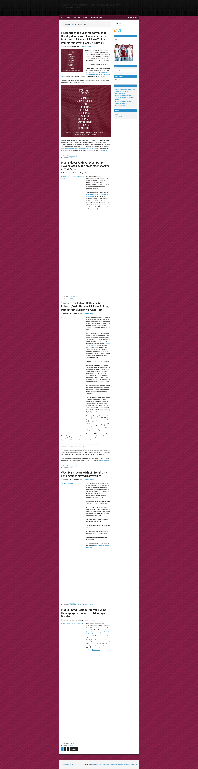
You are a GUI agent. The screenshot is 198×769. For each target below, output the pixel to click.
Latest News (72, 156)
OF (76, 156)
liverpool (91, 604)
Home (62, 17)
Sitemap (120, 764)
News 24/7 (120, 25)
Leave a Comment (86, 46)
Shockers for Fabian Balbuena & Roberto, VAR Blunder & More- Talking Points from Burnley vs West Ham (85, 306)
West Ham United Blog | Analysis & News (91, 5)
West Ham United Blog (99, 764)
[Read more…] (103, 150)
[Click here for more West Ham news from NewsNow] (118, 23)
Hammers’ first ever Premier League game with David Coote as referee (98, 632)
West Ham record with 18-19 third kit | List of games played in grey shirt (85, 474)
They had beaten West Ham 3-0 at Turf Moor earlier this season (85, 74)
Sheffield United (95, 345)
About (69, 17)
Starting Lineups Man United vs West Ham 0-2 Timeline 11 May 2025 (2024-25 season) (125, 91)
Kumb (116, 114)
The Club (76, 17)
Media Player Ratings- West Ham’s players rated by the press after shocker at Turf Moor (85, 166)
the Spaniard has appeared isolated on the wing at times (80, 148)
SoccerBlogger (119, 116)
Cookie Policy (133, 764)
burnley (71, 157)
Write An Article (96, 17)
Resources (126, 764)
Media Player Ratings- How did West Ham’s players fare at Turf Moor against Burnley (85, 613)
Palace (108, 343)
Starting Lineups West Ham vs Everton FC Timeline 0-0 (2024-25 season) (124, 97)
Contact (85, 17)
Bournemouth (73, 604)
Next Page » (73, 749)
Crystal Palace (84, 604)
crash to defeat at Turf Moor (101, 545)
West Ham (116, 25)
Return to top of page (67, 764)
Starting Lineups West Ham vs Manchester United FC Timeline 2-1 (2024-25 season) (125, 103)
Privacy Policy (113, 764)
